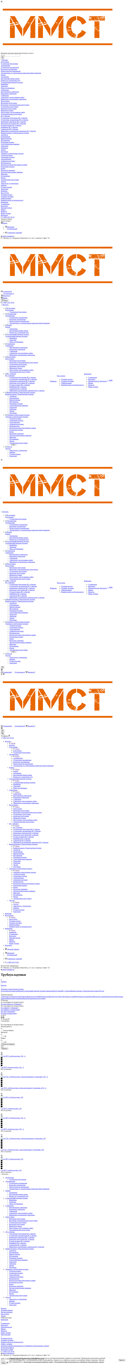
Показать (4, 1048)
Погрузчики (17, 809)
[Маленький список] (1, 1017)
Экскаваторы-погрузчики (36, 998)
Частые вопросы (6, 1312)
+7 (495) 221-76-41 (7, 217)
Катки (91, 996)
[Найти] (2, 57)
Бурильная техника (82, 996)
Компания (12, 932)
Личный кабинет (7, 1310)
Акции (3, 1316)
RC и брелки (17, 827)
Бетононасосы (44, 996)
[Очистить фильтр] (2, 1046)
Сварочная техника (8, 996)
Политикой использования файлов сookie (38, 1362)
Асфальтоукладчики (32, 996)
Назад (13, 743)
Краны (15, 771)
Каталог (12, 745)
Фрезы (25, 998)
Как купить (13, 919)
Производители (6, 1327)
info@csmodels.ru (8, 236)
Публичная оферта (7, 1348)
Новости (4, 1331)
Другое (15, 904)
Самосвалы (17, 794)
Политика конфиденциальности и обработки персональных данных (25, 1346)
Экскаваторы (18, 758)
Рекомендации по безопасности (12, 1342)
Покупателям (5, 1334)
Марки (3, 1329)
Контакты (4, 1325)
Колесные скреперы (101, 996)
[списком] (3, 1015)
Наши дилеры (6, 1333)
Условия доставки (7, 1340)
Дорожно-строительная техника (24, 872)
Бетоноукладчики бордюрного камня (62, 996)
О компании (5, 1323)
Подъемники (18, 998)
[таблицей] (5, 1015)
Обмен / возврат (6, 1344)
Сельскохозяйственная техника (24, 782)
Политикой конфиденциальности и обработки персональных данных (79, 1362)
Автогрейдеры (20, 996)
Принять (121, 1360)
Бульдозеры (17, 751)
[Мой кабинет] (2, 670)
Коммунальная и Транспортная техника (27, 848)
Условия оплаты (6, 1338)
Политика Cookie (7, 1349)
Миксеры (10, 998)
